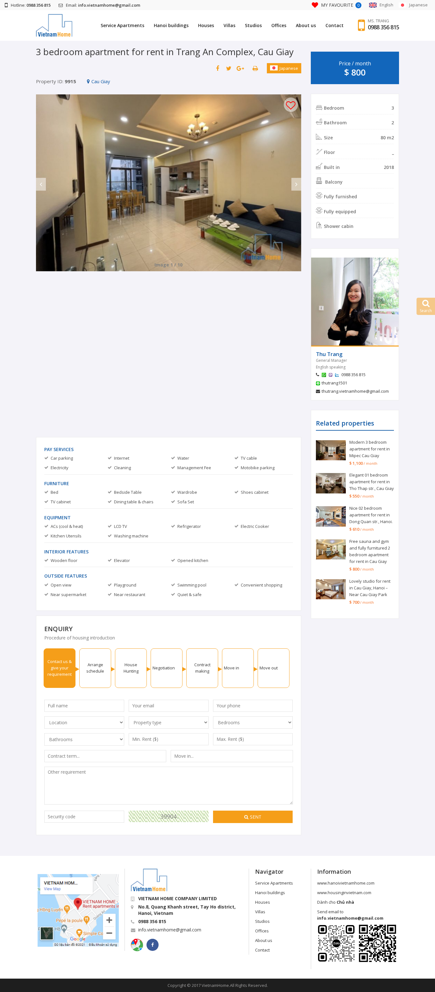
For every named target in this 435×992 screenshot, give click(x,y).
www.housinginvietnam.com (344, 892)
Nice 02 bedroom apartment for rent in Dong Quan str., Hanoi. (371, 514)
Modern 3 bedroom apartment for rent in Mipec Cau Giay (369, 448)
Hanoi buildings (171, 25)
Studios (253, 25)
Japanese (289, 68)
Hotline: (31, 5)
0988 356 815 (383, 27)
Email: (103, 5)
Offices (278, 25)
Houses (206, 25)
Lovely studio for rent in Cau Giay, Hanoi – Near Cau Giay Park (369, 587)
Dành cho (335, 902)
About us (306, 25)
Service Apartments (122, 25)
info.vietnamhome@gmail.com (169, 930)
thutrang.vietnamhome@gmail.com (355, 391)
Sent (255, 817)
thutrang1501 (334, 383)
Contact (334, 25)
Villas (229, 25)
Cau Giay (100, 81)
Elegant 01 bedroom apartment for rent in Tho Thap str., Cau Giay (371, 481)
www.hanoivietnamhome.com (345, 883)
